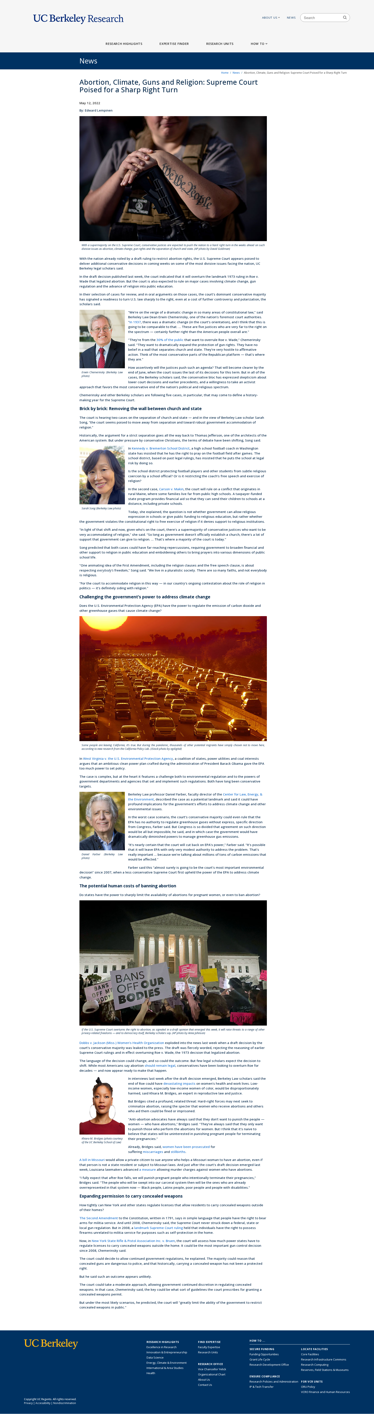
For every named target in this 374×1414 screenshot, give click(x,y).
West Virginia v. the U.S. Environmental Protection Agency (128, 758)
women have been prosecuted (186, 1147)
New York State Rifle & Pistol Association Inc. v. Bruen (133, 1241)
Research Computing (314, 1365)
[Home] (78, 17)
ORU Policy (308, 1387)
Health (151, 1373)
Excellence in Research (162, 1347)
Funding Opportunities (264, 1354)
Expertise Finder (174, 44)
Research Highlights (124, 44)
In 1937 (135, 322)
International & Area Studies (165, 1368)
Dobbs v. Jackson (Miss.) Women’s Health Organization (121, 1043)
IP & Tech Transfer (262, 1387)
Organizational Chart (211, 1374)
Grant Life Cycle (260, 1359)
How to (257, 44)
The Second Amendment (98, 1218)
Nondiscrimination (64, 1403)
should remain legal (160, 1065)
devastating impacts (179, 1083)
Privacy (28, 1403)
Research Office (210, 1364)
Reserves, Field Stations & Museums (325, 1370)
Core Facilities (310, 1354)
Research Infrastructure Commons (323, 1359)
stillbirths (178, 1151)
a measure (147, 1169)
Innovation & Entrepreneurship (167, 1352)
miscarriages (153, 1151)
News (291, 17)
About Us (270, 17)
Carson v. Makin (171, 489)
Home (225, 73)
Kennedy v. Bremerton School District (161, 448)
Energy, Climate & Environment (167, 1363)
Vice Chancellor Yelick (212, 1369)
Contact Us (205, 1385)
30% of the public (170, 340)
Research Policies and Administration (274, 1381)
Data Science (155, 1357)
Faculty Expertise (209, 1347)
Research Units (220, 44)
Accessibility (42, 1403)
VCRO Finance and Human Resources (325, 1392)
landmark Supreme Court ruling (158, 1228)
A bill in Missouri (92, 1159)
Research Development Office (269, 1365)
